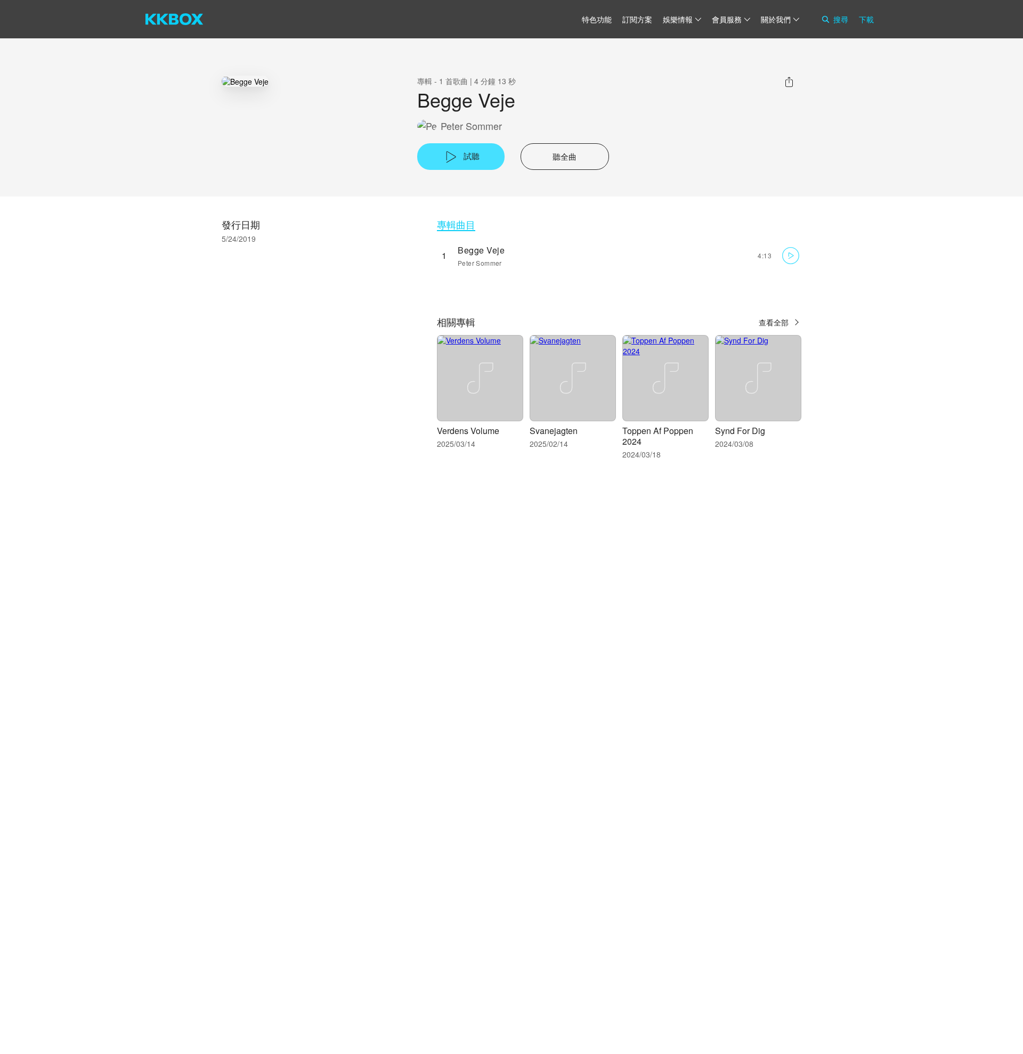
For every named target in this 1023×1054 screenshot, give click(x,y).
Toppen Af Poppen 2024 (657, 435)
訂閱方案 (637, 19)
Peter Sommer (471, 126)
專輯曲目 (456, 224)
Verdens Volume (468, 430)
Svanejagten (554, 430)
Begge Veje (481, 250)
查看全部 (774, 322)
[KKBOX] (174, 19)
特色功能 (597, 19)
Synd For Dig (740, 430)
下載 (866, 19)
